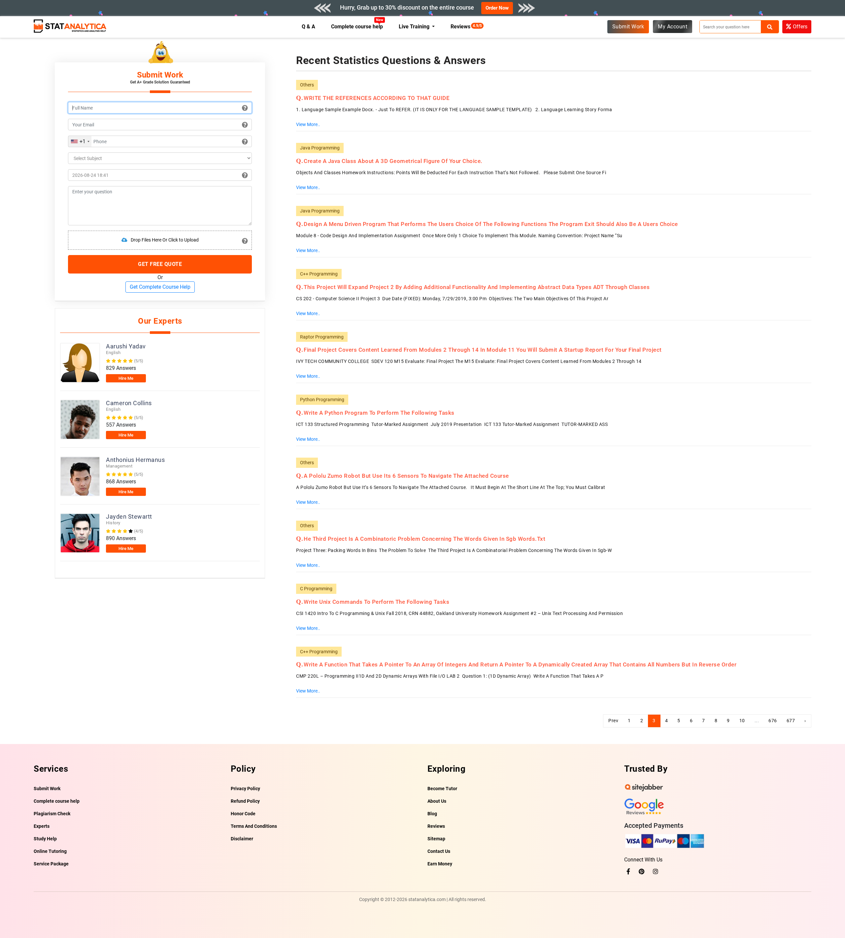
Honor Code (243, 813)
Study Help (45, 838)
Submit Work (628, 26)
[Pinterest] (641, 871)
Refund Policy (245, 801)
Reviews (462, 26)
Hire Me (125, 378)
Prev (613, 720)
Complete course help (357, 26)
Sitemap (436, 838)
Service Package (51, 863)
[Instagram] (655, 871)
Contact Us (438, 851)
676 (772, 720)
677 (791, 720)
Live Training (415, 26)
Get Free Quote (160, 264)
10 (742, 720)
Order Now (497, 8)
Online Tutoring (50, 851)
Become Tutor (442, 788)
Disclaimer (242, 838)
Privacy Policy (245, 788)
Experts (42, 826)
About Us (436, 801)
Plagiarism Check (52, 813)
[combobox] (79, 141)
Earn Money (439, 863)
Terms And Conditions (254, 826)
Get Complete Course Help (160, 287)
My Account (672, 26)
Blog (432, 813)
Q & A (308, 26)
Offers (800, 26)
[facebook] (628, 871)
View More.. (308, 124)
